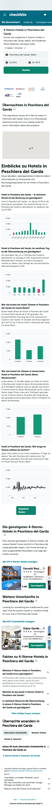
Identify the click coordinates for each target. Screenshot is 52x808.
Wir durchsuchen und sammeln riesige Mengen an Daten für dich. (23, 783)
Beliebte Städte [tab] (39, 733)
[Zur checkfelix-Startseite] (18, 14)
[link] (26, 510)
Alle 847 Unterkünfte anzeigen (18, 621)
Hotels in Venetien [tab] (12, 739)
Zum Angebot (37, 586)
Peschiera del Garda (27, 800)
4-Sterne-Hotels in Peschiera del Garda (21, 756)
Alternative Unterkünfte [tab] (15, 733)
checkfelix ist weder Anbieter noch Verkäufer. (21, 778)
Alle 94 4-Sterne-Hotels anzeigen (19, 561)
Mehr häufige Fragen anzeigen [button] (26, 713)
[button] (5, 15)
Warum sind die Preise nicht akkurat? (22, 789)
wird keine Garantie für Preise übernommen (26, 771)
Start (15, 800)
